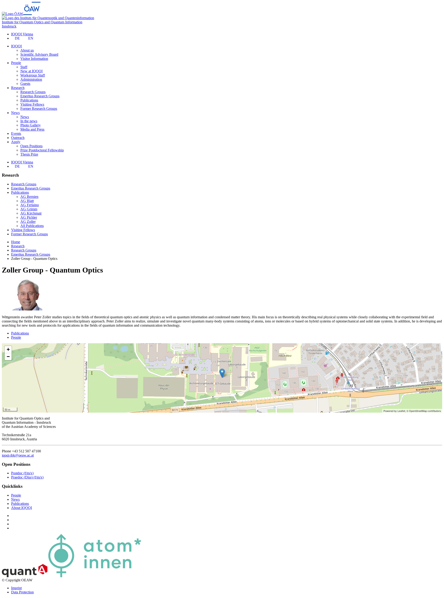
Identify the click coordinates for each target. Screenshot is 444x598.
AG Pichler (28, 217)
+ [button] (8, 349)
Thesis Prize (29, 154)
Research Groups (33, 92)
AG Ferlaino (29, 205)
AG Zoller (28, 222)
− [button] (8, 356)
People (16, 337)
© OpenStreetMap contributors (424, 411)
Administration (31, 79)
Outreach (18, 138)
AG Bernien (29, 197)
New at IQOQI (31, 71)
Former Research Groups (38, 108)
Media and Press (32, 129)
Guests (25, 84)
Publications (29, 100)
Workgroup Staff (32, 75)
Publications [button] (20, 192)
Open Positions (31, 146)
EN (30, 38)
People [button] (16, 63)
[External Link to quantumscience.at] (24, 576)
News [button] (15, 113)
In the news (28, 121)
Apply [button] (15, 142)
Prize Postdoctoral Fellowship (42, 150)
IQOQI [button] (16, 46)
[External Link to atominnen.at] (94, 576)
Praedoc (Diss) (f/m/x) (27, 477)
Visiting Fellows (32, 104)
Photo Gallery (30, 125)
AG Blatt (27, 201)
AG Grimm (28, 209)
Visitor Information (34, 59)
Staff (23, 67)
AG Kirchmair (31, 213)
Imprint (16, 588)
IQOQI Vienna (22, 34)
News (24, 117)
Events (16, 133)
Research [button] (18, 88)
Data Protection (22, 592)
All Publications (32, 226)
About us (27, 50)
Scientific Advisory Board (39, 54)
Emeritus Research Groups (39, 96)
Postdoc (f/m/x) (22, 473)
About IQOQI (21, 508)
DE (17, 38)
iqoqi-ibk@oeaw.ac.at (18, 455)
